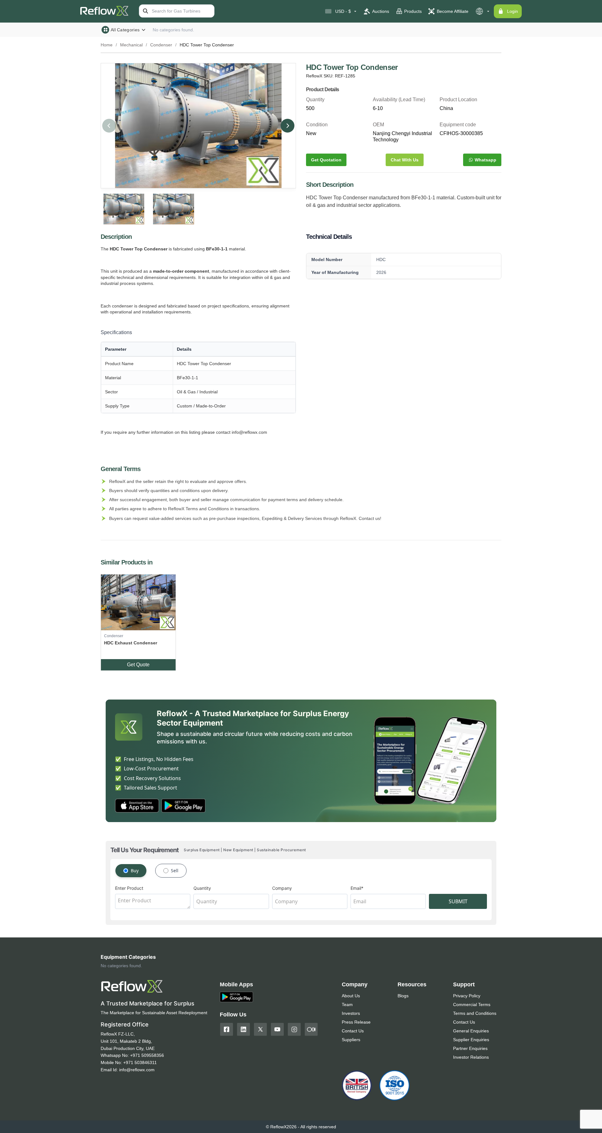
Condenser (161, 44)
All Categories (125, 29)
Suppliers (351, 1039)
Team (347, 1004)
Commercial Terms (471, 1004)
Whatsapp (485, 159)
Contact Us (353, 1030)
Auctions (380, 11)
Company (282, 888)
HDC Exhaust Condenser (130, 642)
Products (413, 11)
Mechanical (131, 44)
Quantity (202, 888)
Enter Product (129, 888)
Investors (351, 1013)
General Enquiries (471, 1030)
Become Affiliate (452, 11)
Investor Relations (471, 1057)
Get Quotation (326, 159)
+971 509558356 (147, 1055)
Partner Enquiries (470, 1048)
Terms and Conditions (474, 1013)
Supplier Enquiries (471, 1039)
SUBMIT (458, 901)
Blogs (403, 995)
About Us (351, 995)
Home (107, 44)
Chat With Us (405, 159)
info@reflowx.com (137, 1069)
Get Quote (138, 664)
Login (512, 11)
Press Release (356, 1022)
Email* (357, 888)
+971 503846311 (140, 1062)
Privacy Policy (466, 995)
